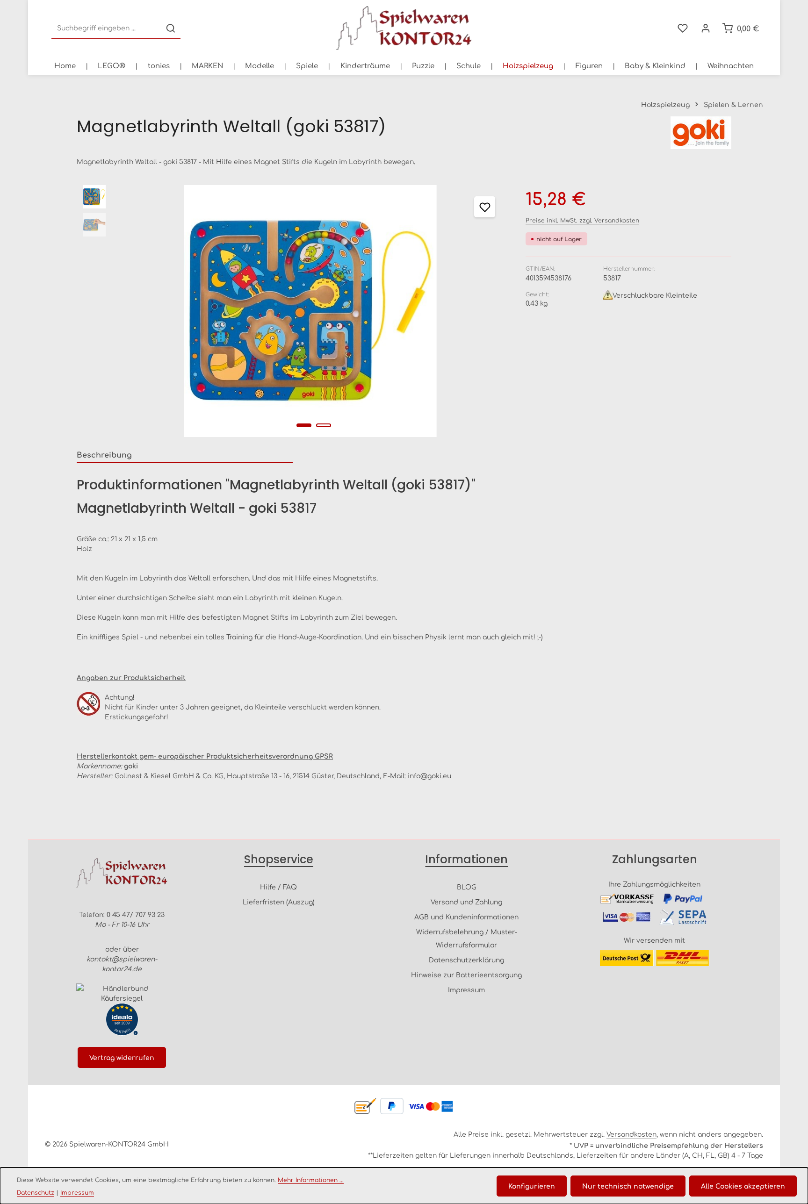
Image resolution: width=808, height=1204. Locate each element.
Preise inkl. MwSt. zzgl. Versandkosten (582, 220)
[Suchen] (170, 28)
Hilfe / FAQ (278, 886)
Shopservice (278, 859)
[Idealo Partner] (122, 1019)
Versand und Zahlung (466, 901)
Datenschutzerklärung (466, 959)
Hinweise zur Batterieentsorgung (466, 974)
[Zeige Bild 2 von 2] (323, 425)
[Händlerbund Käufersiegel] (122, 993)
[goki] (701, 132)
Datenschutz (35, 1192)
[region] (291, 311)
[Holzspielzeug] (528, 65)
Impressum (466, 989)
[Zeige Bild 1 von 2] (303, 425)
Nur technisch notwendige (628, 1186)
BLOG (466, 886)
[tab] (185, 454)
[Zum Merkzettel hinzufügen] (484, 206)
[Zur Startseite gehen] (404, 28)
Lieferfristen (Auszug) (279, 901)
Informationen (466, 859)
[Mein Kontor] (705, 28)
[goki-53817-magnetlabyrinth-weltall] (310, 311)
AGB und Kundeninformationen (466, 916)
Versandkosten (631, 1134)
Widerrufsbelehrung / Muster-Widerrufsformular (466, 938)
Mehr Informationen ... (311, 1179)
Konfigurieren (531, 1186)
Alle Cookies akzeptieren (743, 1186)
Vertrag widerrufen (121, 1057)
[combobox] (106, 28)
